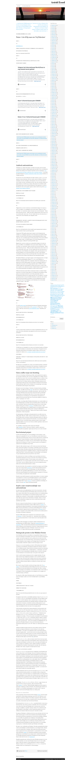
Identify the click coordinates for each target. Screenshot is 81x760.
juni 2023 (53, 83)
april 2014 (53, 250)
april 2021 (53, 122)
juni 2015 (53, 229)
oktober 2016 (54, 205)
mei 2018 (53, 176)
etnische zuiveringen (55, 290)
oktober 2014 (54, 241)
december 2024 (54, 55)
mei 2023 (53, 84)
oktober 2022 (54, 95)
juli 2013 (53, 264)
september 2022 (54, 96)
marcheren (21, 427)
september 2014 (54, 243)
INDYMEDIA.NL (19, 46)
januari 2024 (53, 72)
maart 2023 (53, 87)
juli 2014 (53, 246)
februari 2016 (54, 217)
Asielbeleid (53, 286)
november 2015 (54, 221)
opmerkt (20, 685)
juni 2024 (53, 64)
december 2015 (54, 220)
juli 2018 (53, 173)
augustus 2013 (54, 263)
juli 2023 (53, 81)
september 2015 (54, 225)
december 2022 (54, 92)
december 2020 (54, 128)
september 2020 (54, 133)
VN (58, 311)
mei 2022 (53, 103)
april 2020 (53, 141)
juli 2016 (53, 209)
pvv (57, 306)
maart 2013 (53, 270)
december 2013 (54, 257)
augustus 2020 (54, 135)
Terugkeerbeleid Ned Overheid (56, 307)
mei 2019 (53, 157)
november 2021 (54, 112)
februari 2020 (54, 144)
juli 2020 (53, 136)
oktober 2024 (54, 58)
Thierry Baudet (57, 308)
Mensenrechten (56, 297)
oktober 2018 (54, 168)
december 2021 (54, 110)
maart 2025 (53, 51)
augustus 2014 (54, 244)
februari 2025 (54, 52)
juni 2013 (53, 266)
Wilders (62, 312)
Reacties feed (54, 326)
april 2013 (53, 269)
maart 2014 (53, 252)
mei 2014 (53, 249)
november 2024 (54, 57)
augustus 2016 (54, 208)
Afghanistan (52, 284)
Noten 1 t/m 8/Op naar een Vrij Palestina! (30, 37)
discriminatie (54, 289)
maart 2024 (53, 69)
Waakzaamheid (55, 312)
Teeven (51, 307)
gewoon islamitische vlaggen (34, 308)
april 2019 (53, 159)
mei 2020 (53, 139)
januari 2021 (53, 127)
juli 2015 (53, 228)
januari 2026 (53, 36)
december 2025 (54, 37)
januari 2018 (53, 182)
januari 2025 (53, 54)
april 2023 (53, 86)
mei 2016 (53, 212)
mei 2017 (53, 194)
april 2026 (53, 31)
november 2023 (54, 75)
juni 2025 (53, 46)
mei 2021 (53, 121)
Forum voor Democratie (58, 291)
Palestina (52, 304)
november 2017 (54, 185)
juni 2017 (53, 193)
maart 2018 (53, 179)
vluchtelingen (54, 311)
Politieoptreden (53, 306)
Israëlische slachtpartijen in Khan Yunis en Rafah (33, 173)
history (56, 292)
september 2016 (54, 206)
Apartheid (62, 284)
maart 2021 (53, 124)
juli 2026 (53, 26)
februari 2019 (54, 162)
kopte (31, 389)
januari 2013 (53, 273)
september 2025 (54, 42)
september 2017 (54, 188)
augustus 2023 (54, 80)
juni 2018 (53, 174)
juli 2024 (53, 63)
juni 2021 (53, 119)
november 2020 (54, 130)
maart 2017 (53, 197)
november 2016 (54, 203)
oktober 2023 (54, 77)
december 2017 (54, 183)
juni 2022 (53, 101)
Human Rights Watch (53, 294)
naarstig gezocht (23, 305)
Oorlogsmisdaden (55, 303)
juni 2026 (53, 28)
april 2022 (53, 104)
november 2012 (54, 276)
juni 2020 (53, 138)
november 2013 (54, 258)
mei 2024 (53, 66)
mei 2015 (53, 231)
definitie (42, 504)
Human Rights (61, 292)
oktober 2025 (54, 40)
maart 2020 (53, 142)
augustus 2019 (54, 153)
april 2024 (53, 68)
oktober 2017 (54, 186)
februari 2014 (54, 253)
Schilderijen (26, 5)
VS (60, 311)
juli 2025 (53, 45)
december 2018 (54, 165)
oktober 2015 (54, 223)
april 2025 (53, 49)
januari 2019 (53, 164)
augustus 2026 (54, 25)
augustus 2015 (54, 226)
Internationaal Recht (59, 295)
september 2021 (54, 115)
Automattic (62, 759)
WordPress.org (54, 328)
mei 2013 (53, 267)
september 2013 (54, 261)
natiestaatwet (29, 467)
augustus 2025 (54, 43)
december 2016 (54, 202)
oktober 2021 (54, 113)
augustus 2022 (54, 98)
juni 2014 (53, 247)
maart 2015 (53, 234)
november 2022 (54, 93)
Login (52, 323)
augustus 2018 (54, 171)
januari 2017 (53, 200)
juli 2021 (53, 118)
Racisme (60, 306)
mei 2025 (53, 48)
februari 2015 (54, 235)
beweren (39, 694)
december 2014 (54, 238)
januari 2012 (53, 279)
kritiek (41, 509)
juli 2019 (53, 154)
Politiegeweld (57, 304)
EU (62, 290)
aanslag (25, 732)
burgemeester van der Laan (57, 287)
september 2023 (54, 78)
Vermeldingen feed (54, 325)
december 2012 (54, 275)
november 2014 (54, 240)
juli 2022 (53, 100)
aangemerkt (34, 307)
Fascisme (52, 291)
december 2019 (54, 147)
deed (24, 482)
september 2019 (54, 151)
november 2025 (54, 39)
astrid (19, 33)
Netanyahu (20, 516)
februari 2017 (54, 199)
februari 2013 (54, 272)
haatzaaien (52, 292)
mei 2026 (53, 29)
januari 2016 (53, 218)
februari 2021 (54, 125)
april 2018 (53, 177)
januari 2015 (53, 237)
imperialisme (60, 294)
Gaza (63, 291)
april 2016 (53, 214)
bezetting (58, 286)
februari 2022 (54, 107)
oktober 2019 (54, 150)
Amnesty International (57, 284)
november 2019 (54, 148)
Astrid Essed (58, 2)
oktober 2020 (54, 132)
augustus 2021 (54, 116)
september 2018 (54, 170)
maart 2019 (53, 161)
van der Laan (61, 308)
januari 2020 (53, 145)
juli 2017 (53, 191)
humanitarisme (32, 736)
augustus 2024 (54, 61)
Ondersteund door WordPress (49, 759)
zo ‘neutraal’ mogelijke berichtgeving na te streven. (36, 351)
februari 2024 (54, 71)
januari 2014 (53, 255)
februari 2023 (54, 89)
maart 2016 (53, 215)
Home (18, 5)
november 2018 (54, 167)
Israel (56, 296)
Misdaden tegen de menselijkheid (55, 299)
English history (61, 288)
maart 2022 (53, 106)
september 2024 (54, 60)
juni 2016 (53, 211)
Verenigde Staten (54, 310)
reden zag (29, 480)
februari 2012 (54, 278)
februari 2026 (54, 34)
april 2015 (53, 232)
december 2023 (54, 74)
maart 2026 (53, 32)
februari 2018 (54, 180)
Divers (26, 750)
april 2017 (53, 196)
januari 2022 (53, 109)
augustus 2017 (54, 189)
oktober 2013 (54, 260)
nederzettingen (53, 302)
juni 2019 (53, 156)
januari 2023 (53, 90)
